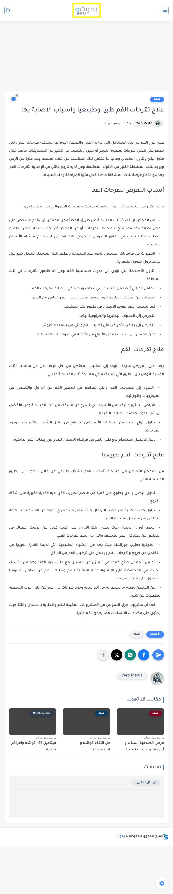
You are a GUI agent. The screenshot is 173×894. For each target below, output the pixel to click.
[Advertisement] (86, 56)
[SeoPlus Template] (165, 837)
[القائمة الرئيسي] (165, 10)
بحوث (120, 836)
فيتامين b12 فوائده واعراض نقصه (33, 746)
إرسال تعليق (146, 782)
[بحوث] (86, 10)
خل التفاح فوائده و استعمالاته (95, 746)
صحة (157, 99)
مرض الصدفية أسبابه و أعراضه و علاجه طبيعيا (144, 746)
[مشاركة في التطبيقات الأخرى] (103, 654)
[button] (143, 654)
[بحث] (8, 10)
